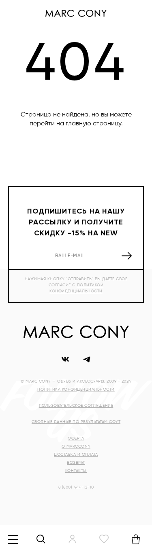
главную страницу (93, 124)
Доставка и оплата (76, 455)
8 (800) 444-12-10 (76, 487)
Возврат (76, 463)
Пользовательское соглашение (76, 406)
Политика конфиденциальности (76, 389)
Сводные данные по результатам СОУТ (76, 422)
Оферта (76, 438)
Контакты (76, 471)
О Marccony (76, 446)
